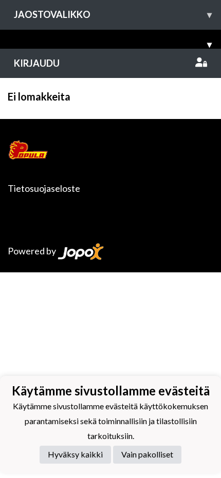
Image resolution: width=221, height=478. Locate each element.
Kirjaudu (37, 63)
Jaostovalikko (113, 14)
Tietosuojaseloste (44, 188)
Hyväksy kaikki (75, 454)
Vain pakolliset (147, 454)
